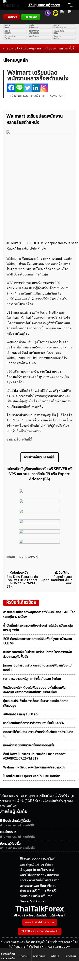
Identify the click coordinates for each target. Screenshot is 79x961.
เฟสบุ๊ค (55, 956)
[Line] (19, 88)
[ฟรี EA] (71, 17)
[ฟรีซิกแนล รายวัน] (48, 17)
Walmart (12, 258)
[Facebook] (11, 88)
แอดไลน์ (71, 956)
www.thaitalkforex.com (39, 922)
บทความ (24, 956)
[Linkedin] (36, 88)
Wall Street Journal (20, 274)
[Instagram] (44, 88)
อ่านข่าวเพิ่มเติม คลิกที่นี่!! (39, 457)
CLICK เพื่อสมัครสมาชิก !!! (39, 931)
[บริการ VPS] (63, 17)
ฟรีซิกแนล (39, 956)
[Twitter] (27, 88)
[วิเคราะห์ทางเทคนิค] (55, 17)
